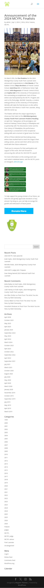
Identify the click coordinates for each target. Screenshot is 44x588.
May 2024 (7, 336)
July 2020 (7, 377)
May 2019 (7, 405)
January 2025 (8, 330)
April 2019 (7, 408)
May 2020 (7, 380)
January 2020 (8, 389)
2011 (6, 458)
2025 (6, 514)
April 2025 (7, 327)
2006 (6, 442)
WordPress (22, 585)
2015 (6, 470)
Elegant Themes (21, 583)
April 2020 (7, 383)
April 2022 (7, 358)
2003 (6, 432)
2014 (6, 467)
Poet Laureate (9, 542)
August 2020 (8, 374)
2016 (6, 473)
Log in (6, 554)
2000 (6, 423)
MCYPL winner (9, 539)
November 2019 (9, 393)
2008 (6, 448)
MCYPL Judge (8, 536)
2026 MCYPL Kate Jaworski (13, 256)
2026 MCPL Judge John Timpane (15, 270)
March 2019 (8, 411)
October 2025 (9, 320)
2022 (6, 495)
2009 (6, 451)
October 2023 (9, 345)
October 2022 (9, 352)
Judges (6, 530)
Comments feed (9, 560)
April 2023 (7, 349)
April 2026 (7, 317)
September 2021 (9, 361)
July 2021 (7, 364)
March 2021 (8, 367)
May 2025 (7, 323)
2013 (6, 464)
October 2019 (9, 396)
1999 (6, 420)
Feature (32, 22)
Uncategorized (9, 546)
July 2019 (7, 402)
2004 (6, 435)
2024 (23, 22)
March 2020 (8, 386)
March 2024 (8, 342)
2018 (6, 479)
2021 (6, 489)
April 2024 (7, 339)
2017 (6, 476)
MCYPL (6, 25)
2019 (6, 483)
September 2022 (9, 355)
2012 (6, 461)
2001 (6, 426)
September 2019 (9, 399)
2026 (6, 520)
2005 (6, 439)
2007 (6, 445)
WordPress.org (9, 563)
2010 (6, 454)
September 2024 (9, 333)
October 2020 (9, 371)
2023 (6, 502)
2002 (6, 429)
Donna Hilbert (9, 301)
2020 (6, 486)
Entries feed (8, 557)
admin (8, 22)
